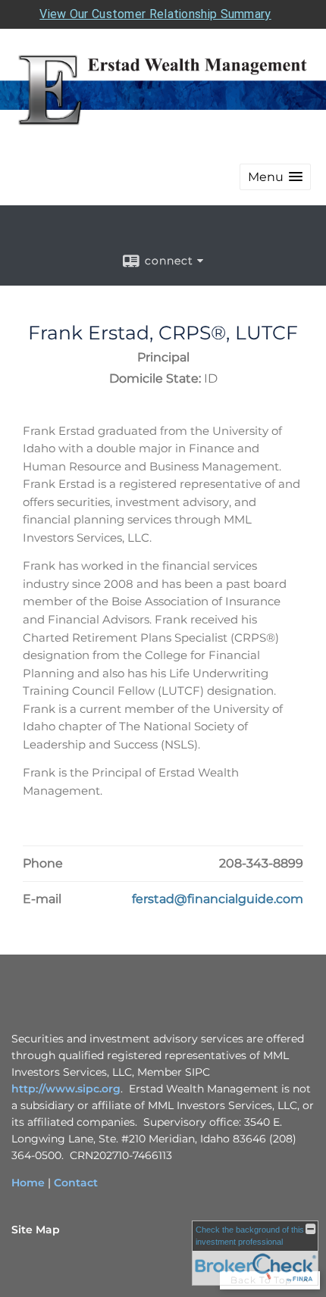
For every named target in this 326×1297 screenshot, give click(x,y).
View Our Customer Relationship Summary (155, 14)
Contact (76, 1182)
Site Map (35, 1229)
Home (28, 1182)
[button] (275, 177)
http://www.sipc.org (66, 1088)
